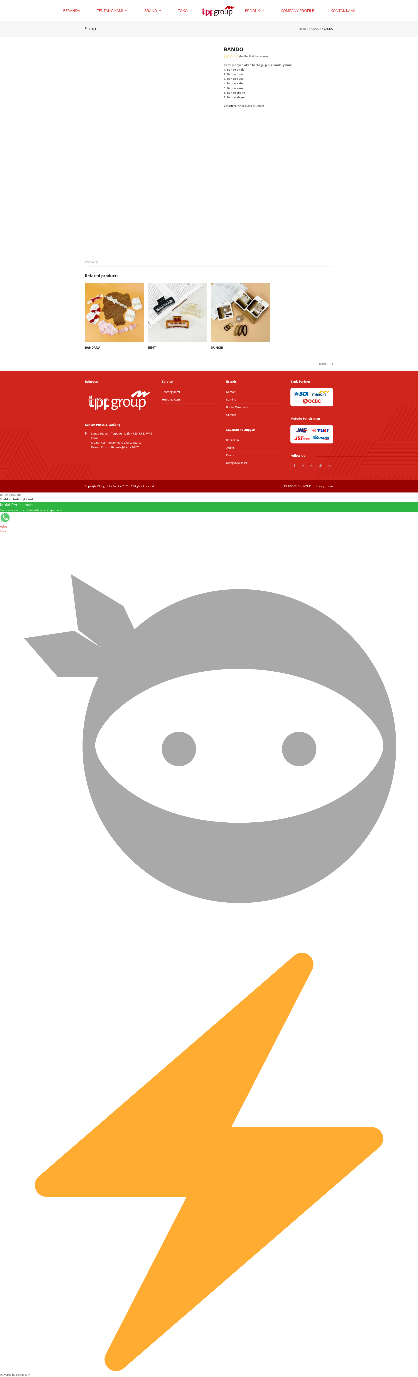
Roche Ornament (237, 407)
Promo (230, 455)
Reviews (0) (92, 262)
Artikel (230, 448)
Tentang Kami (171, 392)
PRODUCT (315, 29)
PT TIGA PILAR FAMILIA (298, 486)
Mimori (231, 392)
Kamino (231, 399)
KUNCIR (324, 364)
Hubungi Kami (171, 399)
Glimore (231, 415)
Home (302, 29)
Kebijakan (232, 440)
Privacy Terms (324, 486)
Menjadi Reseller (236, 463)
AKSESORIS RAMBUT (251, 105)
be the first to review (253, 56)
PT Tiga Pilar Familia (109, 486)
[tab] (92, 262)
